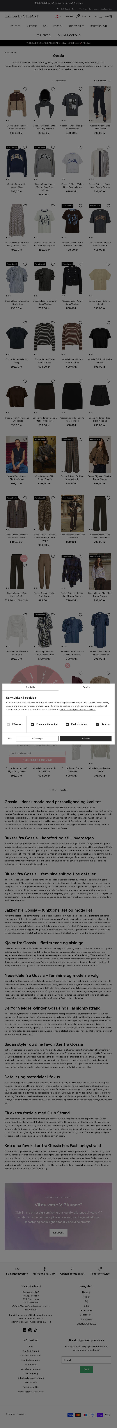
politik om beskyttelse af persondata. (77, 709)
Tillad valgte (37, 738)
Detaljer (86, 687)
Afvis (9, 738)
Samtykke (30, 687)
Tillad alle (86, 738)
